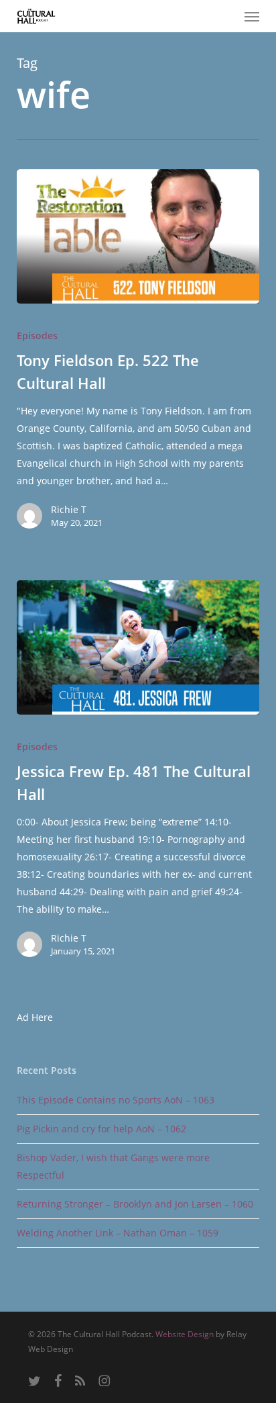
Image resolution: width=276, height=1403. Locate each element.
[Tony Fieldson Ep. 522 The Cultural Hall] (138, 236)
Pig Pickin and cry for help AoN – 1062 (101, 1128)
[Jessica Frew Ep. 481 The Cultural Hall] (138, 647)
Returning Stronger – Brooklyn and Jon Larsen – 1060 (135, 1203)
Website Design (184, 1334)
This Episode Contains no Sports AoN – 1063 (115, 1099)
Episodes (37, 335)
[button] (252, 16)
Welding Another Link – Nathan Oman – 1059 (117, 1232)
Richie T (68, 509)
